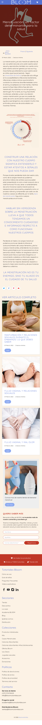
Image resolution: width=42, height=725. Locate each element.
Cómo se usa (6, 574)
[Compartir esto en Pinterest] (14, 288)
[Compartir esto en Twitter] (4, 288)
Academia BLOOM (8, 612)
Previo (23, 51)
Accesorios (6, 658)
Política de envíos (8, 675)
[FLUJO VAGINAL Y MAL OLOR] (21, 423)
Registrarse (32, 543)
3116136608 (10, 693)
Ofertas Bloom (7, 648)
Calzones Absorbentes (10, 642)
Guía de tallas (7, 577)
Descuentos (6, 606)
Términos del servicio (9, 681)
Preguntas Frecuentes (10, 581)
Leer (7, 350)
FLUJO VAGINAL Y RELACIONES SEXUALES (20, 392)
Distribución (6, 622)
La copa (5, 609)
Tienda (4, 602)
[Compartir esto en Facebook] (9, 288)
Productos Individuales (10, 632)
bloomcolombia (23, 717)
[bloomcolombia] (21, 2)
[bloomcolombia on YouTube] (8, 591)
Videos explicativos (9, 584)
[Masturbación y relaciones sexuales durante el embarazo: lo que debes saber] (21, 316)
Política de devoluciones (10, 672)
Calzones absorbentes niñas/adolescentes (17, 645)
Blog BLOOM (8, 53)
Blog (3, 616)
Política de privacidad (9, 678)
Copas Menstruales (9, 639)
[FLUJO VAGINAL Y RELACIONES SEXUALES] (21, 372)
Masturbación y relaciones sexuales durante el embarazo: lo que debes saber (20, 338)
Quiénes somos (7, 619)
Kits (3, 635)
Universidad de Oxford (13, 75)
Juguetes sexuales (8, 655)
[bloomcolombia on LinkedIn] (17, 591)
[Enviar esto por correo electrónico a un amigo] (18, 288)
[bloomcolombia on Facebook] (4, 591)
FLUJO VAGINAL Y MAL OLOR (19, 442)
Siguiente (29, 51)
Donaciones (6, 662)
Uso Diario (5, 652)
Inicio (7, 51)
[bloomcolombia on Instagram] (13, 591)
